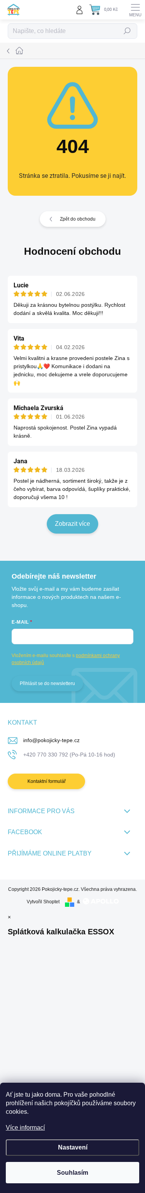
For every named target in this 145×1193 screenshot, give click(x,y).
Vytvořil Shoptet (43, 901)
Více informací (25, 1127)
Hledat (127, 31)
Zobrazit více (72, 523)
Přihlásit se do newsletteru (47, 683)
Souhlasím (72, 1172)
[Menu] (135, 9)
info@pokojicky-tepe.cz (51, 740)
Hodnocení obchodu (72, 251)
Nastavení (72, 1147)
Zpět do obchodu (78, 219)
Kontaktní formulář (46, 781)
